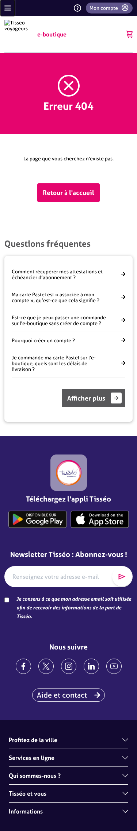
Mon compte (104, 8)
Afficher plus (86, 398)
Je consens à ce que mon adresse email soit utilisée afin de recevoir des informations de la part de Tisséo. (73, 608)
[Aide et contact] (77, 8)
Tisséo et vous (27, 793)
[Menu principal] (8, 8)
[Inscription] (122, 576)
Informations (26, 811)
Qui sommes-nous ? (35, 775)
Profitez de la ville (33, 740)
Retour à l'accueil (68, 192)
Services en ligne (31, 757)
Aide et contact (62, 694)
